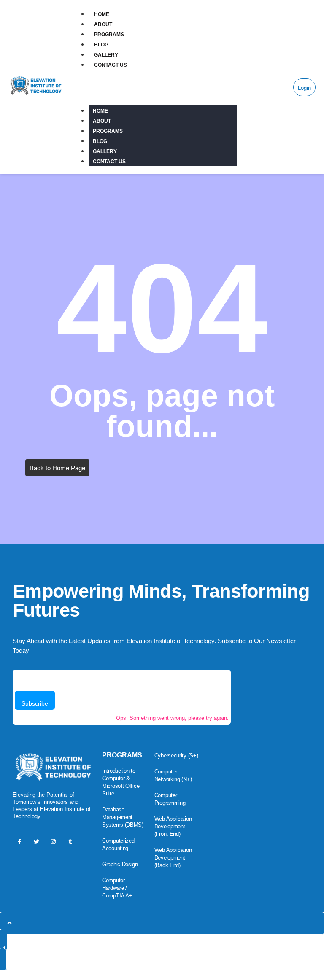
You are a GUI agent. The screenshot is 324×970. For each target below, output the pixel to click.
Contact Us (110, 65)
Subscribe (35, 703)
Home (101, 14)
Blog (101, 45)
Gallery (106, 55)
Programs (109, 35)
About (103, 24)
